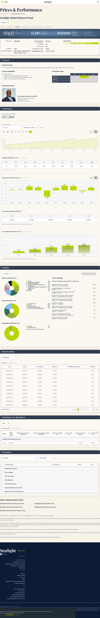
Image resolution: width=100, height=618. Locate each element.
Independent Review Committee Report (15, 581)
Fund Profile (89, 32)
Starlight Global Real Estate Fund (11, 507)
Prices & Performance (4, 13)
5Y (23, 131)
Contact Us (22, 577)
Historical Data (25, 26)
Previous (74, 409)
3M (4, 131)
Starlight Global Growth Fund (44, 503)
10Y (27, 131)
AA (4, 443)
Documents (49, 26)
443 (93, 409)
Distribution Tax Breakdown (37, 26)
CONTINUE (9, 614)
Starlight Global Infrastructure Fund (12, 503)
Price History (4, 362)
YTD (12, 131)
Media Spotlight (21, 575)
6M (8, 131)
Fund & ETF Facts (20, 560)
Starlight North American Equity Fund (12, 510)
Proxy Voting (22, 567)
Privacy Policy (21, 590)
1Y (15, 131)
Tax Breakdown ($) (5, 428)
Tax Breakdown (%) (15, 428)
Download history (5, 409)
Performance (10, 26)
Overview (2, 26)
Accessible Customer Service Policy (16, 598)
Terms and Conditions (19, 589)
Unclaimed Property (20, 592)
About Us (22, 573)
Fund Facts (89, 33)
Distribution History (13, 362)
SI (30, 131)
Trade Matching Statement (18, 594)
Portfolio (17, 26)
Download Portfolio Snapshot (88, 273)
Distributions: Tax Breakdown (18, 565)
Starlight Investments (20, 583)
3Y (19, 131)
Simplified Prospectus (91, 35)
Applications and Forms (19, 562)
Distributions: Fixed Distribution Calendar (15, 564)
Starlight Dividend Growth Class (45, 507)
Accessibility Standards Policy (17, 596)
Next (97, 409)
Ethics (23, 579)
